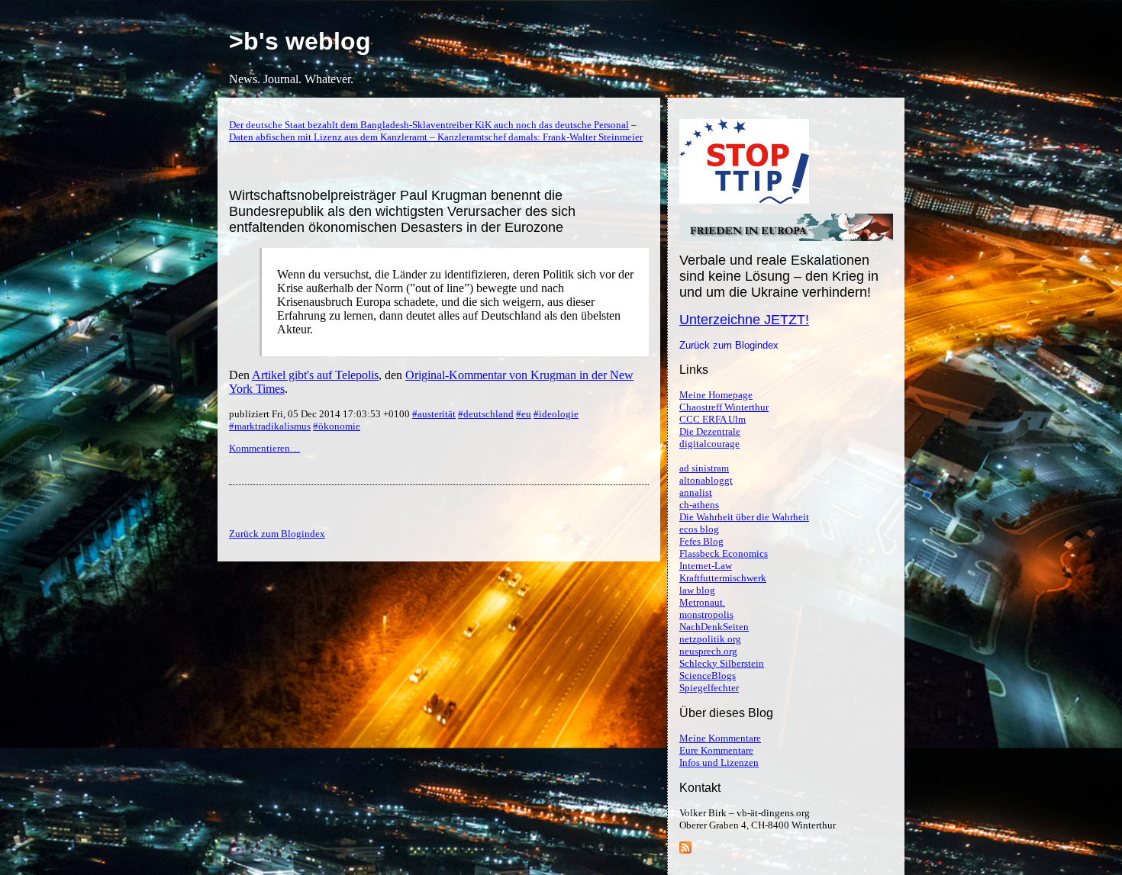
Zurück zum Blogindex (729, 345)
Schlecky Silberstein (721, 663)
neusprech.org (708, 651)
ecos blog (699, 529)
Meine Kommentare (720, 738)
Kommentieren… (264, 448)
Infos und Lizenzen (719, 762)
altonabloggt (706, 480)
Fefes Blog (701, 541)
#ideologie (556, 414)
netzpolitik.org (710, 639)
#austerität (434, 414)
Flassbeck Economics (723, 553)
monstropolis (706, 614)
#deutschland (486, 414)
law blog (697, 590)
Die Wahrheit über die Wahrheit (744, 517)
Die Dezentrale (709, 431)
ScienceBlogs (707, 675)
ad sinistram (704, 468)
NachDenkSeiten (714, 626)
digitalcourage (709, 443)
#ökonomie (336, 426)
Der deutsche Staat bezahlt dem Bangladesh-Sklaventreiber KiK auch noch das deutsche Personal (429, 124)
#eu (523, 414)
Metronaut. (702, 602)
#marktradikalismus (270, 426)
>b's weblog (300, 41)
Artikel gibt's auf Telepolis (315, 374)
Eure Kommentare (716, 750)
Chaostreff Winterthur (724, 407)
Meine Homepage (716, 395)
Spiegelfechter (709, 687)
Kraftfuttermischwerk (722, 578)
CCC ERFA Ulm (712, 419)
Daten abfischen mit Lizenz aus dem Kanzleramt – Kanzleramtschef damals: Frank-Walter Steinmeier (436, 137)
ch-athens (699, 504)
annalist (695, 492)
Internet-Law (705, 565)
